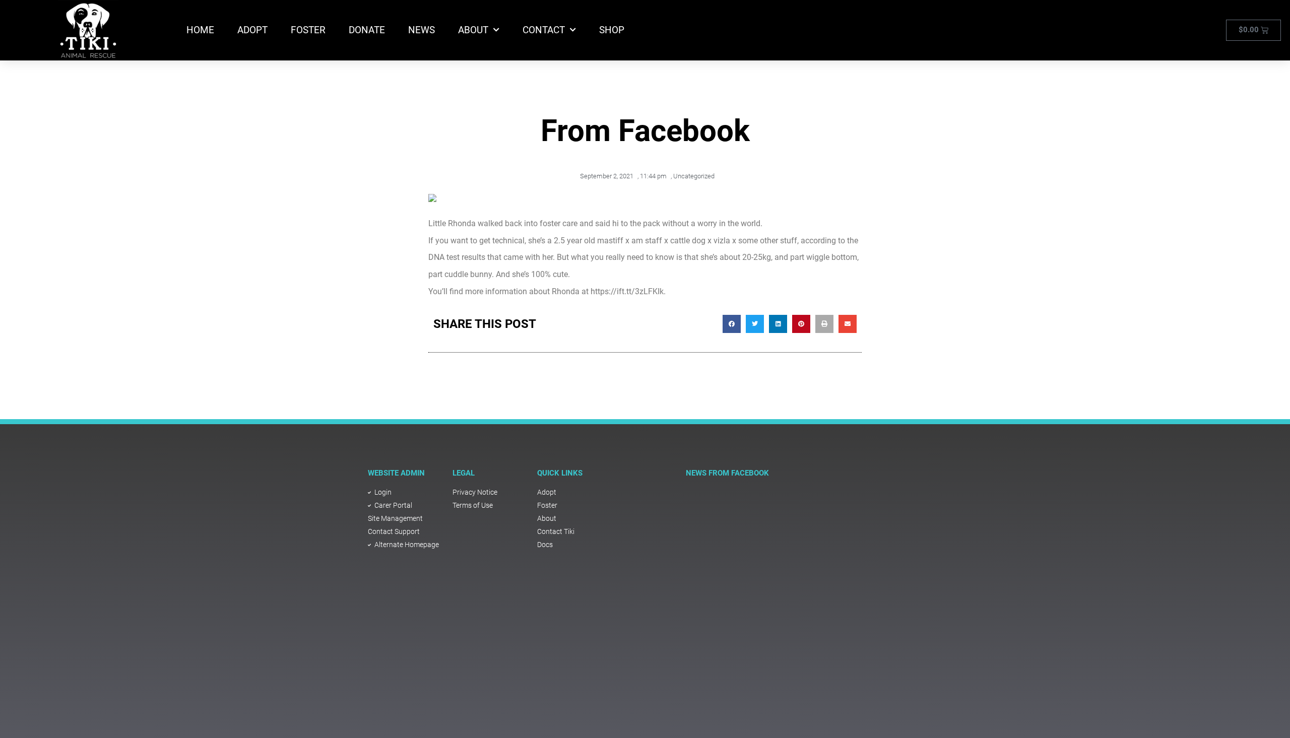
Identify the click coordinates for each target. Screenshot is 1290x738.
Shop (611, 30)
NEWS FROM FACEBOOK (727, 473)
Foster (308, 30)
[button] (732, 324)
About (473, 30)
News (421, 30)
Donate (367, 30)
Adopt (252, 30)
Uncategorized (694, 176)
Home (200, 30)
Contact (544, 30)
